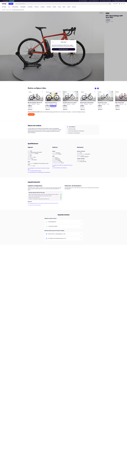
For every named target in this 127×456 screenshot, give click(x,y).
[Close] (64, 0)
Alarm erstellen (31, 114)
